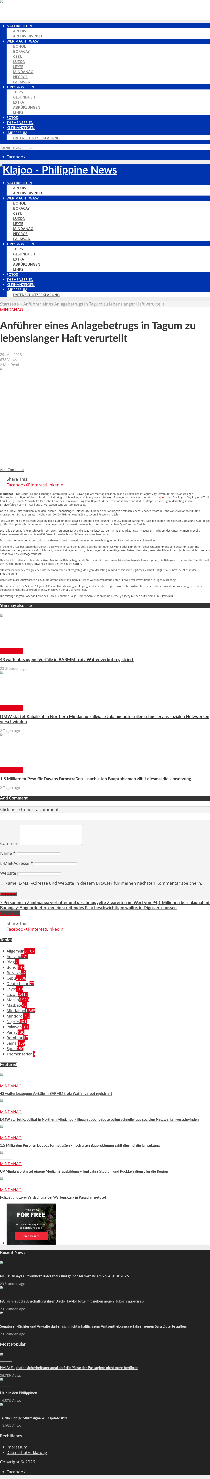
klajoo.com (163, 497)
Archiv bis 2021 (27, 36)
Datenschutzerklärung (36, 137)
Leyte (18, 66)
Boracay (21, 51)
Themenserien (20, 122)
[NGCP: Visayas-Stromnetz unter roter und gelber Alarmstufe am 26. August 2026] (6, 1268)
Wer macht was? (23, 41)
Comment (10, 843)
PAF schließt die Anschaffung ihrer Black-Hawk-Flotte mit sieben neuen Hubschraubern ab (72, 1301)
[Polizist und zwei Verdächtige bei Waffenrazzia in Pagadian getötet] (6, 1184)
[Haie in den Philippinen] (6, 1385)
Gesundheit (24, 97)
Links (18, 112)
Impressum (17, 132)
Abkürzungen (26, 107)
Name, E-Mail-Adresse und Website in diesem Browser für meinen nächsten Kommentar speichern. (103, 883)
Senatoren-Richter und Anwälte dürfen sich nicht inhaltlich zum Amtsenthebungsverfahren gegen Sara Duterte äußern (93, 1326)
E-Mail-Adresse (16, 863)
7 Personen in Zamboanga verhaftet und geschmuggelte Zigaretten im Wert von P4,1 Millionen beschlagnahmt (105, 903)
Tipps (18, 92)
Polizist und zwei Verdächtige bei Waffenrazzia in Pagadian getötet (53, 1197)
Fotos (12, 117)
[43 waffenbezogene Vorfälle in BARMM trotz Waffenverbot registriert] (24, 645)
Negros (20, 76)
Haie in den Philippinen (18, 1393)
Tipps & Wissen (20, 86)
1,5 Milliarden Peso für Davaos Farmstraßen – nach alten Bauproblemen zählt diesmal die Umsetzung (95, 779)
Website (8, 873)
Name (8, 853)
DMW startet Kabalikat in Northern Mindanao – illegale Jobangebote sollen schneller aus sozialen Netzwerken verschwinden (99, 1119)
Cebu (17, 56)
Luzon (19, 61)
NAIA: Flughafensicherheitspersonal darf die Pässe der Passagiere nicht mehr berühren (69, 1368)
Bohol (19, 46)
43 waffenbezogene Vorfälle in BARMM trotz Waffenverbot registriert (67, 660)
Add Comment (12, 469)
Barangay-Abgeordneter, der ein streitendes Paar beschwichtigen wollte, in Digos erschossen (88, 908)
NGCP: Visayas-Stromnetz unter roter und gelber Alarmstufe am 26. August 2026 (64, 1276)
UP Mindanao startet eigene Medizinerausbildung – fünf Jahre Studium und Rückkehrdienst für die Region (84, 1171)
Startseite (9, 304)
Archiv (19, 30)
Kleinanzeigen (21, 127)
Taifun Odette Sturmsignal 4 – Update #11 (33, 1418)
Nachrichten (19, 25)
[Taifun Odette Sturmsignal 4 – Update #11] (6, 1410)
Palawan (22, 81)
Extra (18, 102)
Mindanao (23, 71)
